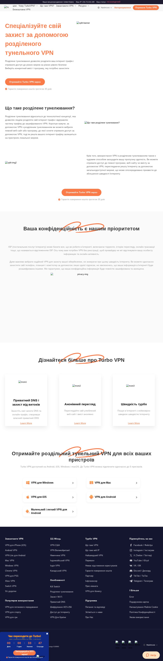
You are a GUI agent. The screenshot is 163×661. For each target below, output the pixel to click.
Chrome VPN (11, 571)
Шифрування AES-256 (61, 607)
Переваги (89, 560)
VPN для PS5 (11, 576)
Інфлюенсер (91, 581)
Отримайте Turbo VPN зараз (25, 82)
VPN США (55, 545)
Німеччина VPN (57, 555)
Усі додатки (10, 591)
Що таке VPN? (47, 6)
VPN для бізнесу (93, 591)
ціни (15, 6)
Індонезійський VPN (59, 560)
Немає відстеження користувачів (101, 565)
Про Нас (89, 617)
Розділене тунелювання (61, 592)
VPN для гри (11, 617)
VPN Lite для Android (15, 555)
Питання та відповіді (95, 607)
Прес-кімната (91, 586)
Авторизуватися (122, 7)
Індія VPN (55, 565)
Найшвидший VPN (94, 555)
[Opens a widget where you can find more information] (151, 655)
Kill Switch (55, 586)
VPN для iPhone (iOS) (15, 545)
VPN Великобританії (60, 550)
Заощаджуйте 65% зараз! (24, 652)
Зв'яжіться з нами (93, 612)
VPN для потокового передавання (21, 607)
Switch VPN (10, 586)
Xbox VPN (10, 581)
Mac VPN (9, 560)
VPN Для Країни (58, 617)
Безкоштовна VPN (21, 9)
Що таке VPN (91, 545)
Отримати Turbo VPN (146, 7)
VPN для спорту (13, 612)
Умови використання (139, 617)
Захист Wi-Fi (56, 597)
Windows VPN (11, 565)
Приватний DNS (57, 602)
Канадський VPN (58, 571)
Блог (131, 597)
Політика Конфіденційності (142, 612)
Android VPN (11, 550)
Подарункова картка (139, 602)
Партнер (89, 576)
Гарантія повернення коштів (98, 571)
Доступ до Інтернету (60, 612)
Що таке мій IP (92, 550)
